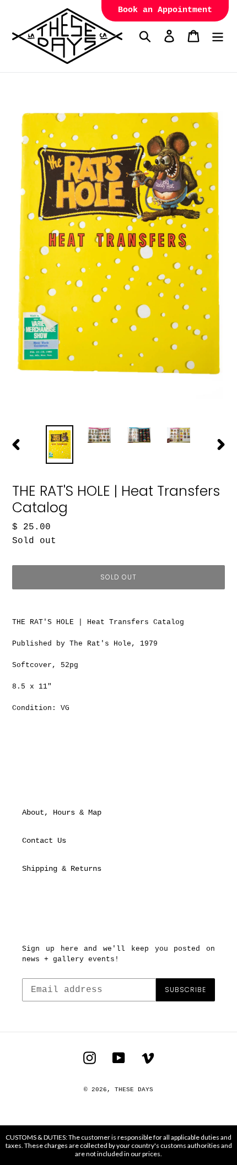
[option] (59, 444)
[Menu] (218, 36)
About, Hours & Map (61, 812)
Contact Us (44, 840)
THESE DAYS (134, 1089)
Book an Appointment (165, 10)
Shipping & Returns (61, 868)
